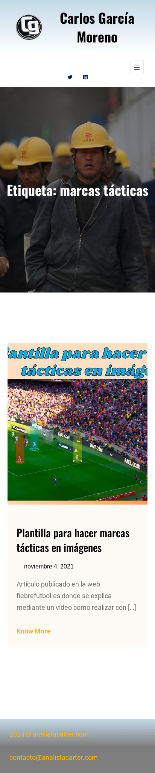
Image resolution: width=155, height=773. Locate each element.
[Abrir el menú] (137, 67)
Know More (34, 631)
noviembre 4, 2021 (49, 566)
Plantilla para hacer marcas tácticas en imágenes (73, 540)
